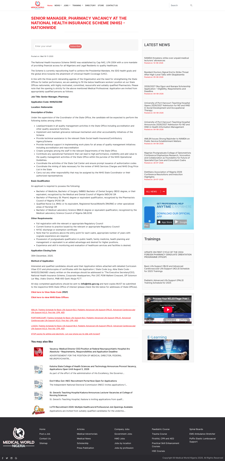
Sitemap (43, 443)
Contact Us (45, 438)
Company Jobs (121, 429)
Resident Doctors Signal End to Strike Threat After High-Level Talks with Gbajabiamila (166, 73)
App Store (167, 222)
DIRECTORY (90, 5)
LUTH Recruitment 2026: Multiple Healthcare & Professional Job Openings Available (91, 407)
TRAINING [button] (77, 5)
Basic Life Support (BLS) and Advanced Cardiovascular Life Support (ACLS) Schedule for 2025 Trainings (166, 268)
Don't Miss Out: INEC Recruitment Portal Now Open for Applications (83, 381)
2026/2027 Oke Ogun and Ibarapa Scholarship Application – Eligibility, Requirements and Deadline (167, 89)
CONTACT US (112, 5)
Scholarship (82, 443)
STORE (101, 5)
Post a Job (44, 434)
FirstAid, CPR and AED (163, 438)
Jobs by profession (123, 448)
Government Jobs (123, 434)
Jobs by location (122, 443)
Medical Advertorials (87, 434)
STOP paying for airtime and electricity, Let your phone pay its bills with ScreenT (65, 334)
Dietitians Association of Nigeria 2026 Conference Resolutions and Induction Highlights (163, 174)
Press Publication (85, 448)
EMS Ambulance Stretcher (202, 434)
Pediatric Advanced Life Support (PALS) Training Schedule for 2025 (164, 281)
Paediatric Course (161, 429)
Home (49, 5)
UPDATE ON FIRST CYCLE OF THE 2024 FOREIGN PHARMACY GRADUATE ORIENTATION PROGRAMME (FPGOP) (168, 254)
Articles (81, 429)
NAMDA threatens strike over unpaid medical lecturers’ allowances (166, 59)
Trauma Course (159, 434)
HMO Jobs (119, 438)
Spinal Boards (196, 429)
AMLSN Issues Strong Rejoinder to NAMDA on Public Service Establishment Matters (167, 139)
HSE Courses (158, 451)
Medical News (84, 438)
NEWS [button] (57, 5)
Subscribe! (75, 46)
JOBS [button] (66, 5)
